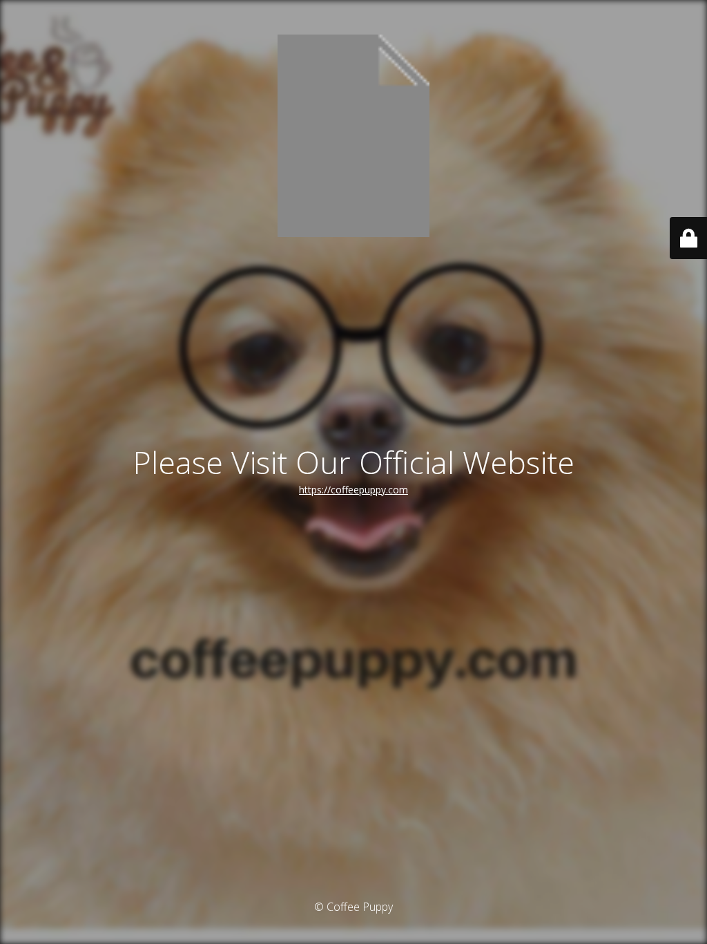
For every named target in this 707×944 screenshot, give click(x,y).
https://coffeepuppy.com (353, 489)
